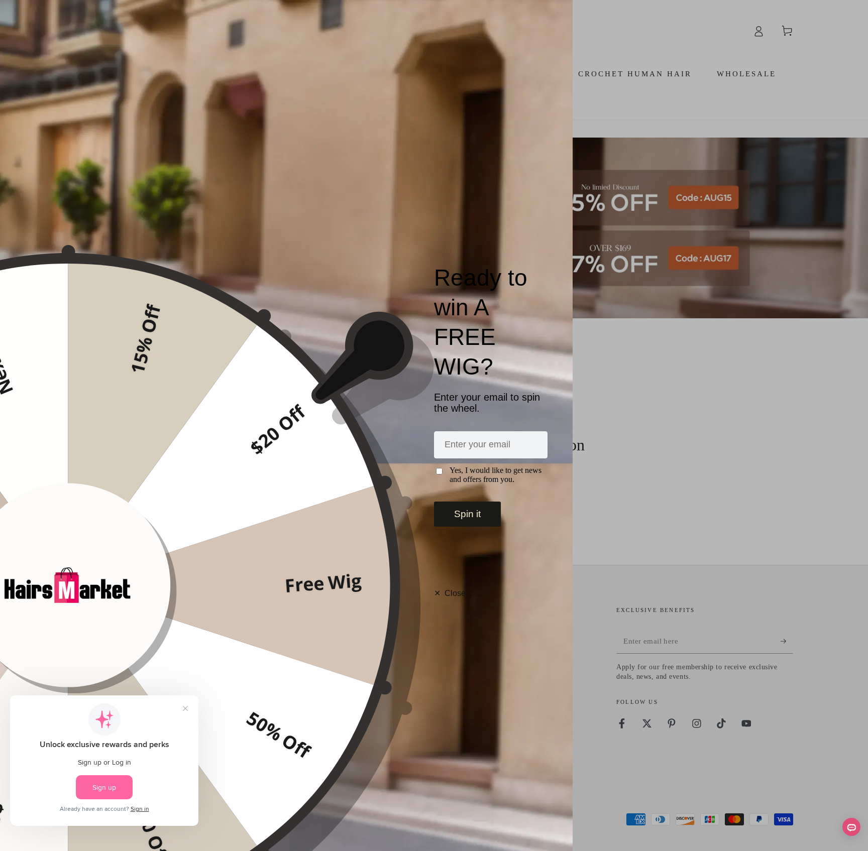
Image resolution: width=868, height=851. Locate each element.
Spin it (467, 514)
